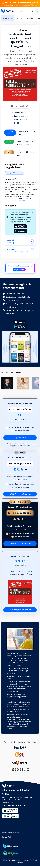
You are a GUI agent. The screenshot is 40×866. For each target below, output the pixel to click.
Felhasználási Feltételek (11, 832)
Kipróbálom (19, 270)
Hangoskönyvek (8, 18)
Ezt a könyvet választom (20, 609)
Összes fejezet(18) (21, 251)
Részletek (34, 5)
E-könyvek (20, 18)
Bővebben (21, 201)
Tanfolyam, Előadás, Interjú (14, 173)
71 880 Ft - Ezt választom (20, 543)
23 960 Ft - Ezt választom (20, 494)
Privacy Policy (7, 837)
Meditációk (30, 18)
